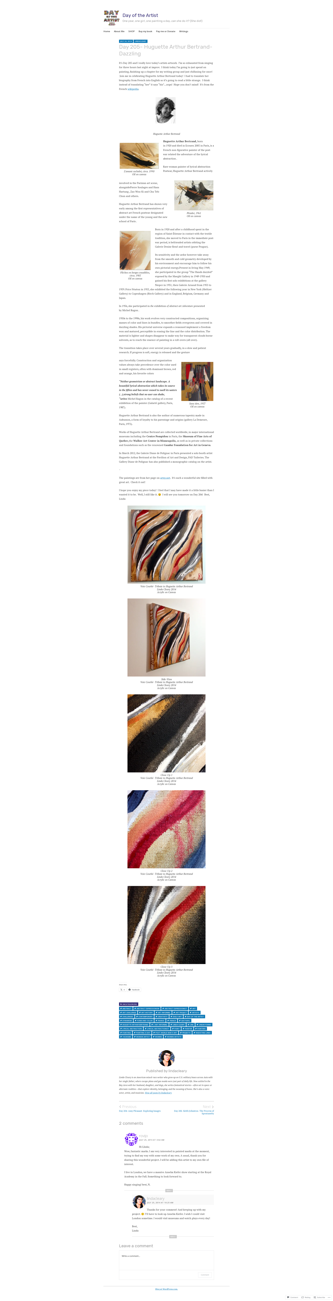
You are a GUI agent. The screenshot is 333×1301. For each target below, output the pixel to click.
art (194, 1008)
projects (186, 1033)
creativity (163, 1017)
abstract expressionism (148, 1008)
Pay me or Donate (165, 31)
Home (106, 31)
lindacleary (140, 41)
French (173, 1021)
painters (201, 1029)
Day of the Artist (140, 15)
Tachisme (127, 1037)
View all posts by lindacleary (158, 1092)
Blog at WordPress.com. (166, 1289)
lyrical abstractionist (158, 1029)
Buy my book (145, 31)
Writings (183, 31)
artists (195, 1013)
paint (177, 1029)
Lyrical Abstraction (132, 1029)
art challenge (129, 1013)
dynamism (127, 1021)
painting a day (143, 1033)
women (158, 1037)
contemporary (146, 1017)
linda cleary (179, 1025)
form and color (145, 1021)
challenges (128, 1017)
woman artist (143, 1037)
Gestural (185, 1021)
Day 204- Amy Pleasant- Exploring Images (140, 1108)
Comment (205, 1275)
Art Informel (164, 1013)
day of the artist (195, 1017)
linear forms (205, 1025)
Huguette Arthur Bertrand (135, 1025)
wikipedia (133, 89)
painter (188, 1029)
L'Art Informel (160, 1025)
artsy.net (165, 477)
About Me (119, 31)
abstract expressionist (176, 1008)
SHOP (131, 31)
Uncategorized (130, 1004)
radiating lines (203, 1033)
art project (181, 1013)
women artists (174, 1037)
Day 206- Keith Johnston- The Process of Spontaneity (194, 1109)
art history (147, 1013)
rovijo (143, 1135)
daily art (177, 1017)
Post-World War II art (166, 1033)
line (192, 1025)
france (161, 1021)
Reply (169, 1191)
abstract (127, 1008)
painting (127, 1033)
